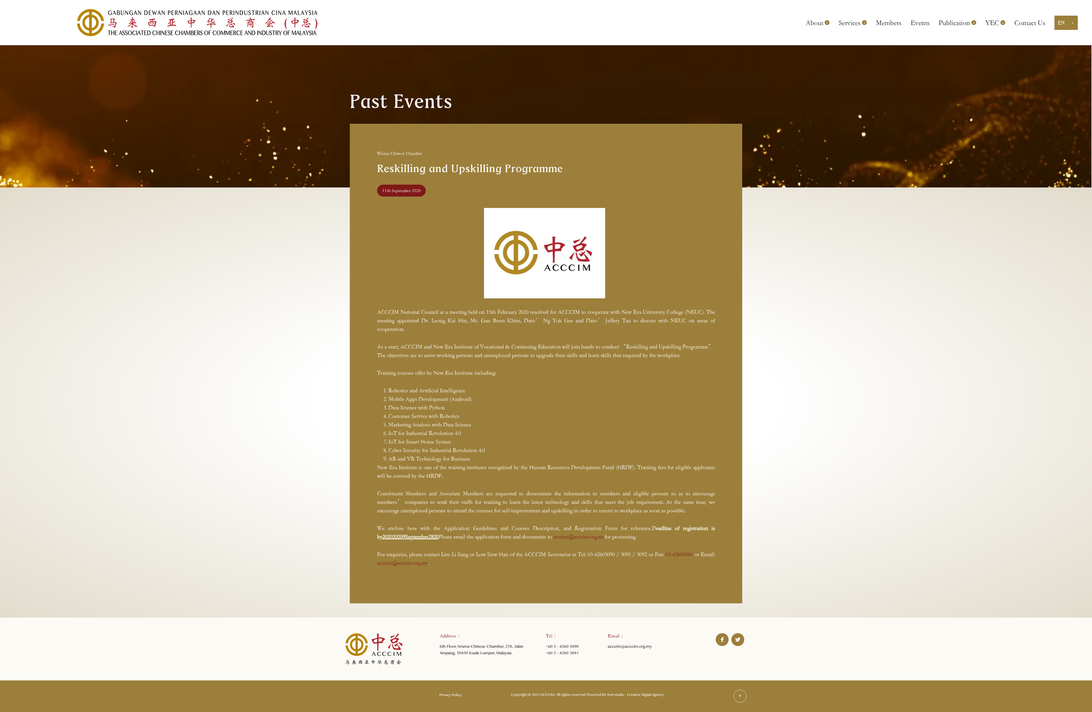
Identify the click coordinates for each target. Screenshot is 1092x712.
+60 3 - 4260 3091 (562, 654)
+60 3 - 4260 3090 (562, 647)
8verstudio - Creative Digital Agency (635, 695)
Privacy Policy (450, 695)
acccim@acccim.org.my (578, 536)
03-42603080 (679, 554)
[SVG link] (740, 696)
